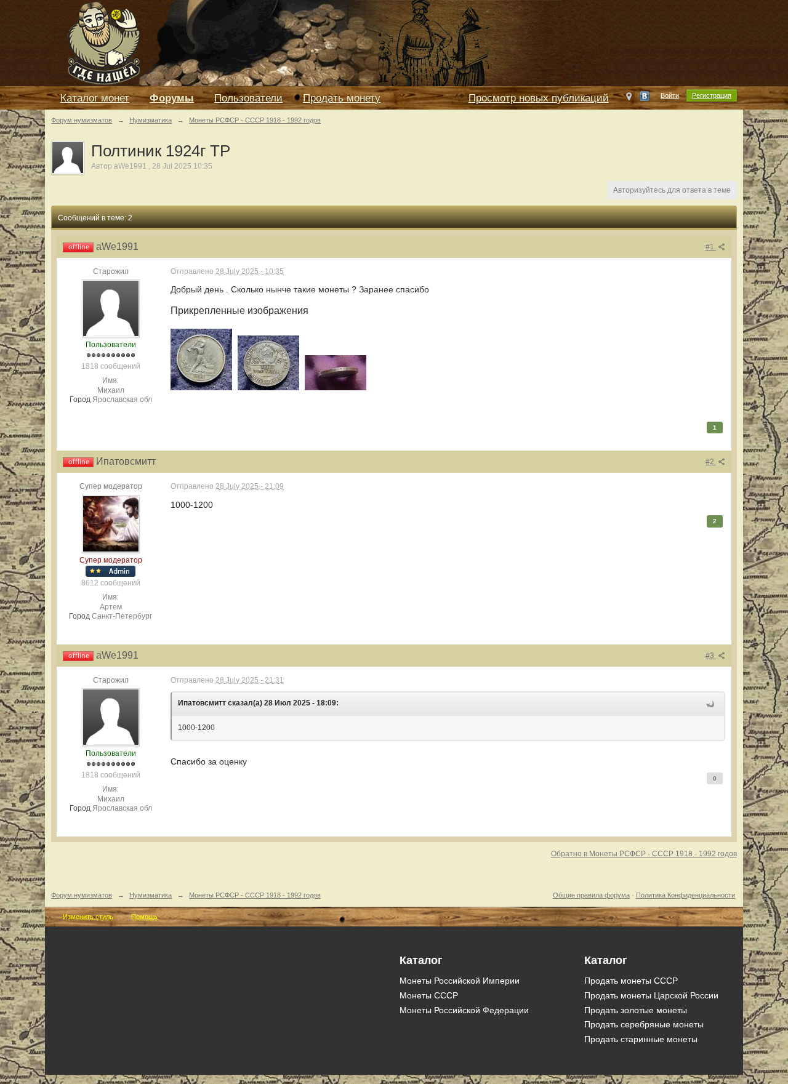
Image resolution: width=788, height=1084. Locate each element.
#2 (711, 461)
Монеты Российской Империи (460, 981)
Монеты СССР (429, 995)
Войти (670, 95)
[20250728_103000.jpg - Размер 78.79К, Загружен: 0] (335, 372)
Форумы (172, 98)
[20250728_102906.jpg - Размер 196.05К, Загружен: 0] (201, 359)
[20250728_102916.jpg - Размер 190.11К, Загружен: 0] (268, 362)
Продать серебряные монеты (644, 1024)
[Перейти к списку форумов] (328, 42)
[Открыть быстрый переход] (629, 99)
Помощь (144, 916)
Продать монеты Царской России (651, 995)
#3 (711, 655)
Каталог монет (94, 98)
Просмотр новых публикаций (538, 98)
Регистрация (711, 95)
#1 (711, 247)
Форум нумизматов (81, 895)
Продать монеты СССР (631, 981)
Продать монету (341, 98)
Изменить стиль (88, 916)
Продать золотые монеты (635, 1010)
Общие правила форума (591, 895)
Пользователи (248, 98)
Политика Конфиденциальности (685, 895)
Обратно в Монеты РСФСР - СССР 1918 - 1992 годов (644, 853)
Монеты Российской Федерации (464, 1010)
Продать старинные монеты (641, 1039)
